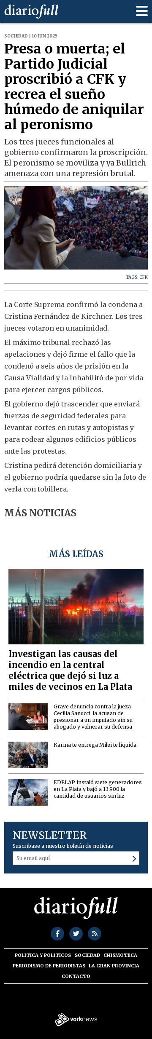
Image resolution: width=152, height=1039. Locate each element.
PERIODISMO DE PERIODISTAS (49, 966)
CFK (143, 277)
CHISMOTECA (120, 955)
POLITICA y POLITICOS (43, 955)
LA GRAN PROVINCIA (114, 966)
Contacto (76, 976)
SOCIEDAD (87, 955)
